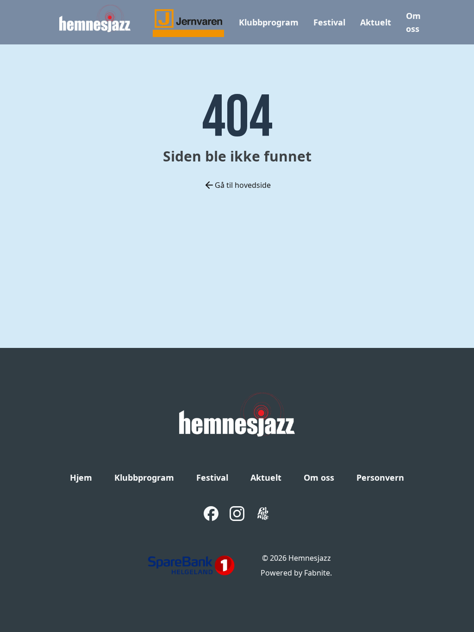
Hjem (81, 477)
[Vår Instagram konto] (237, 513)
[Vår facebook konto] (211, 513)
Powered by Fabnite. (296, 573)
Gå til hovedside (243, 185)
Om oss (319, 477)
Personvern (380, 477)
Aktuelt (375, 22)
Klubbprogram (269, 22)
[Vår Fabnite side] (263, 513)
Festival (329, 22)
